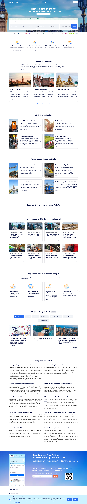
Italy (68, 185)
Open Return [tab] (23, 21)
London (59, 444)
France (57, 187)
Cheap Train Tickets (26, 394)
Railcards (31, 2)
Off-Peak (24, 66)
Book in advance (33, 305)
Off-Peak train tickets (50, 306)
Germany (75, 185)
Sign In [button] (75, 2)
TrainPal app (61, 387)
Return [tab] (16, 21)
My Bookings (43, 2)
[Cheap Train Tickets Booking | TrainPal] (14, 2)
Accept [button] (75, 499)
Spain (71, 185)
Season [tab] (30, 21)
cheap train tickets (31, 383)
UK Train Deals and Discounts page (26, 435)
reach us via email (37, 449)
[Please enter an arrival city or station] (30, 26)
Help (37, 2)
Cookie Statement (15, 502)
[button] (64, 2)
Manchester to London (69, 450)
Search (74, 26)
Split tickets (14, 305)
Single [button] (11, 21)
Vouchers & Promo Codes (54, 2)
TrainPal (66, 381)
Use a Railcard (67, 305)
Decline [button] (69, 499)
